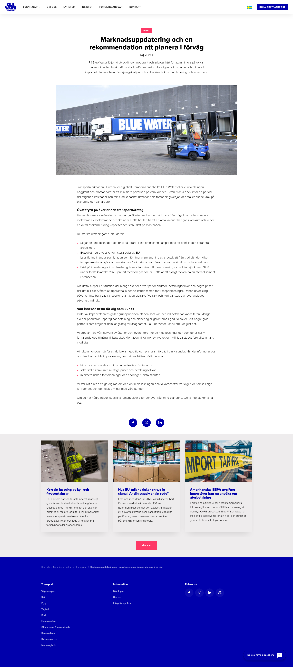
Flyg (43, 603)
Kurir (44, 615)
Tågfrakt (45, 609)
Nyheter (69, 7)
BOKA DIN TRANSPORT (272, 7)
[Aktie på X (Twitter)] (146, 422)
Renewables (48, 633)
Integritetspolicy (122, 603)
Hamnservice (48, 621)
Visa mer (146, 545)
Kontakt (135, 7)
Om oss (51, 7)
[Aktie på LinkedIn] (160, 422)
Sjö (43, 597)
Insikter (87, 7)
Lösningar (118, 591)
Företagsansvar (111, 7)
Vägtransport (48, 591)
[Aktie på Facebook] (133, 422)
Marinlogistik (48, 645)
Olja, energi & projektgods (55, 627)
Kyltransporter (49, 639)
